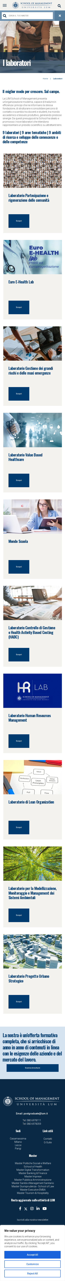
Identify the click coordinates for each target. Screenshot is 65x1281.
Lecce (18, 1145)
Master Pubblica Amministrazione (32, 1179)
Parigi (18, 1148)
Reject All (32, 1273)
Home (45, 79)
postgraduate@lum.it (36, 1113)
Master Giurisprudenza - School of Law (33, 1186)
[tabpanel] (32, 47)
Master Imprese (32, 1176)
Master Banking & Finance (33, 1173)
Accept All (32, 1254)
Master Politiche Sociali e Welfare (33, 1163)
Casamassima (18, 1138)
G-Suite (48, 1142)
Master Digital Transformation (32, 1169)
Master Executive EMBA (33, 1189)
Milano (18, 1142)
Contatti (48, 1138)
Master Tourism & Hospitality (33, 1193)
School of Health (33, 1166)
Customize (32, 1264)
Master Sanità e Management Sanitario (33, 1183)
